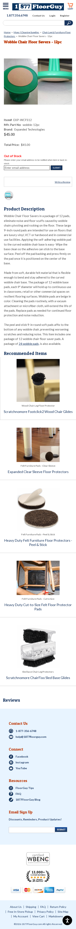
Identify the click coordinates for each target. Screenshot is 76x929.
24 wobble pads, (29, 343)
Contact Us (38, 16)
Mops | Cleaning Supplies (26, 32)
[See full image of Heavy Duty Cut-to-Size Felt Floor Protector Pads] (38, 578)
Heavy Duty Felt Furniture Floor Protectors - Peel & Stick (38, 542)
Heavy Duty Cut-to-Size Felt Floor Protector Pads (38, 607)
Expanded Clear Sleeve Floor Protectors (38, 472)
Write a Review (62, 182)
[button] (56, 167)
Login (52, 16)
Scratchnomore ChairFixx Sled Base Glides (38, 678)
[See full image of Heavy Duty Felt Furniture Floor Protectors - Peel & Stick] (38, 509)
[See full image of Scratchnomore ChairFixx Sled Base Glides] (38, 646)
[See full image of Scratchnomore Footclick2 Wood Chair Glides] (38, 380)
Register (64, 16)
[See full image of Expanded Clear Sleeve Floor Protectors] (38, 445)
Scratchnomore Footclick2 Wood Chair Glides (38, 412)
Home (7, 32)
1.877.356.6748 (17, 15)
